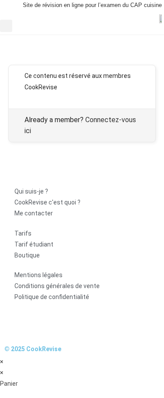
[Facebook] (15, 323)
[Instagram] (38, 323)
